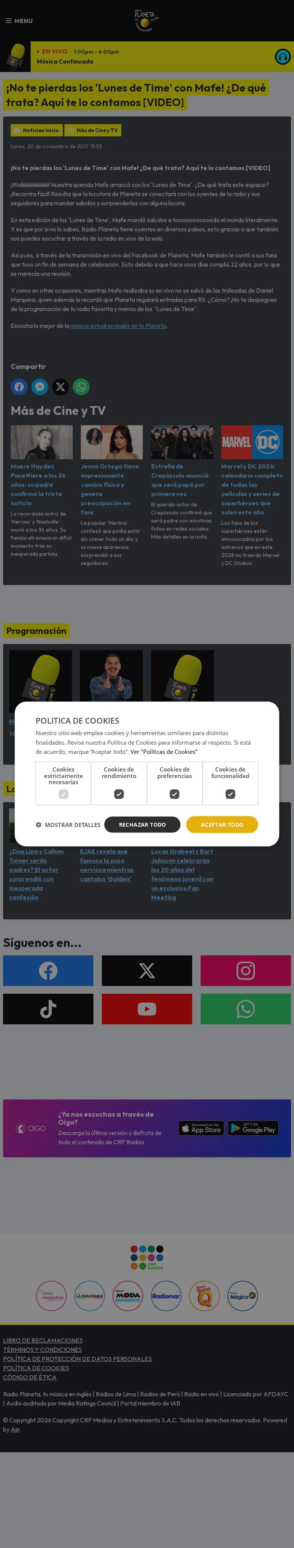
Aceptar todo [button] (222, 824)
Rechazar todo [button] (142, 824)
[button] (68, 825)
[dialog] (147, 774)
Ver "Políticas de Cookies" (164, 751)
